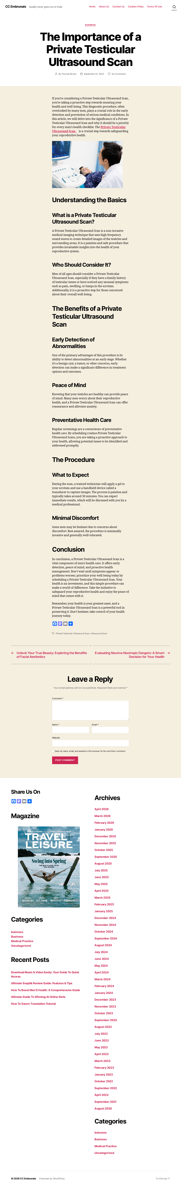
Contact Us (118, 6)
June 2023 (101, 1040)
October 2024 (103, 931)
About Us (104, 6)
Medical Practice (22, 941)
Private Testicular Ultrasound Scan (73, 633)
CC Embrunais (15, 6)
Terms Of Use (154, 6)
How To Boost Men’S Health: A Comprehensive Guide (45, 990)
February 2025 (104, 904)
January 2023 (103, 1074)
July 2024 (101, 952)
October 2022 (103, 1081)
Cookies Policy (136, 6)
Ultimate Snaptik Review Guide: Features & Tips (41, 983)
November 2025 (105, 843)
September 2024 (105, 938)
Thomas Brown (69, 74)
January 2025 (103, 911)
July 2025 (101, 870)
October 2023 (103, 1013)
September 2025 (105, 856)
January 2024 (103, 993)
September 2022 (105, 1088)
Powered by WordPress (52, 1178)
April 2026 (101, 809)
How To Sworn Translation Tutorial (33, 1003)
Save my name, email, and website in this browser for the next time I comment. (90, 751)
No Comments (119, 74)
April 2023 (101, 1054)
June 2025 (101, 877)
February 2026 (104, 822)
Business (90, 25)
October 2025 (103, 850)
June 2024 (101, 958)
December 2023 (105, 999)
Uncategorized (21, 945)
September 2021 (105, 1101)
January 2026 (103, 829)
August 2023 (103, 1027)
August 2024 (103, 945)
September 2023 (105, 1020)
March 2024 (102, 979)
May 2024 (101, 965)
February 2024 (104, 986)
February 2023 (104, 1067)
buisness (17, 932)
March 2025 (102, 897)
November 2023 (105, 1006)
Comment (57, 698)
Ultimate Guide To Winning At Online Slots (38, 997)
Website (56, 737)
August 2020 (103, 1108)
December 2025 (105, 836)
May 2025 (101, 884)
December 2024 (105, 918)
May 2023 (101, 1047)
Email (95, 725)
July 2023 (101, 1033)
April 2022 (101, 1095)
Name (55, 725)
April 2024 (101, 972)
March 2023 (102, 1061)
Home (92, 6)
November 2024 (105, 924)
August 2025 (103, 863)
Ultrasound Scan (99, 633)
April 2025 (101, 890)
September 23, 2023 (94, 74)
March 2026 (102, 816)
